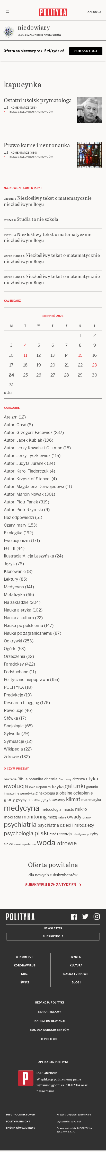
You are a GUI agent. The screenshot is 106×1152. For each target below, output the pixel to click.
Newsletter (53, 928)
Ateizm (10, 417)
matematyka (91, 800)
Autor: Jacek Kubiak (23, 440)
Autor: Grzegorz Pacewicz (28, 432)
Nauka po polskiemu (23, 625)
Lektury (11, 579)
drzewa (79, 779)
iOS (39, 1073)
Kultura (76, 965)
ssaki (17, 844)
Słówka (11, 718)
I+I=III (9, 548)
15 (80, 355)
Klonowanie (15, 571)
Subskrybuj (85, 51)
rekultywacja (81, 834)
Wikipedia (13, 749)
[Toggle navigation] (7, 12)
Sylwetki (12, 733)
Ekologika (13, 533)
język (46, 799)
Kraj (24, 974)
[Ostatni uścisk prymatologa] (89, 110)
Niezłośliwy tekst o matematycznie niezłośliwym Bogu (48, 201)
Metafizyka (14, 594)
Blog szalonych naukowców (31, 112)
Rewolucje (13, 710)
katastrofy (58, 800)
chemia (50, 778)
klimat (73, 799)
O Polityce (49, 1039)
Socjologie (14, 726)
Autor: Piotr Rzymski (23, 509)
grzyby (21, 800)
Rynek (76, 957)
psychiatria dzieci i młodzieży (66, 825)
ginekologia (45, 793)
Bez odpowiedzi (19, 517)
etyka (92, 779)
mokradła (12, 817)
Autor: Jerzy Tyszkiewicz (27, 455)
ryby (94, 833)
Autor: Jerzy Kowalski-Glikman (33, 448)
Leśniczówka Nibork (20, 1128)
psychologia (18, 833)
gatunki (75, 786)
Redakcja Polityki (49, 1002)
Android (50, 1073)
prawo (87, 817)
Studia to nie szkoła (37, 219)
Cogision (72, 1114)
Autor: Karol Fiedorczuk (26, 471)
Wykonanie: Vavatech (69, 1121)
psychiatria (20, 824)
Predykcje (13, 695)
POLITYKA (14, 687)
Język (9, 563)
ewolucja (16, 786)
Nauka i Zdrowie (76, 974)
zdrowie (66, 843)
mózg (52, 817)
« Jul (8, 392)
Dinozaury (65, 779)
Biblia (22, 778)
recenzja (64, 834)
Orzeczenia (14, 656)
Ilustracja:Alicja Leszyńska (29, 556)
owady (74, 817)
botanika (36, 779)
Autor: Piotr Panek (21, 502)
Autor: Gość (15, 424)
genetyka (27, 793)
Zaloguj (94, 12)
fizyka (58, 786)
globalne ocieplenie (74, 793)
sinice (8, 844)
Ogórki (10, 648)
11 (25, 355)
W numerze (24, 957)
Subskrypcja (53, 936)
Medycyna (14, 587)
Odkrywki (13, 641)
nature (62, 817)
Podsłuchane (16, 672)
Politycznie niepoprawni (26, 679)
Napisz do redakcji (49, 1021)
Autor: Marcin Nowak (24, 494)
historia (34, 799)
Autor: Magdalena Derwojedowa (34, 486)
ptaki (41, 833)
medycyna (21, 808)
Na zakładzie (16, 602)
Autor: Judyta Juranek (25, 463)
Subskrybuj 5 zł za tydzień (50, 885)
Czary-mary (15, 525)
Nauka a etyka (17, 610)
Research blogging (21, 702)
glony (9, 799)
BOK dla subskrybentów (49, 1030)
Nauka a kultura (19, 618)
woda (46, 842)
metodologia (50, 809)
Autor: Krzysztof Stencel (27, 479)
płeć (52, 834)
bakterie (10, 779)
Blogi (76, 982)
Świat (24, 982)
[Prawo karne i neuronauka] (89, 155)
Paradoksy (14, 664)
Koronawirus (25, 965)
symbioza (29, 844)
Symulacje (14, 741)
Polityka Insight (18, 1121)
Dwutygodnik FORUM (21, 1114)
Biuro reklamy (49, 1012)
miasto (68, 809)
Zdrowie (11, 757)
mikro (81, 809)
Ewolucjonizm (17, 540)
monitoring (34, 817)
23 (94, 365)
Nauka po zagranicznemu (28, 633)
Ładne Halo (84, 1114)
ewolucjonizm (40, 787)
